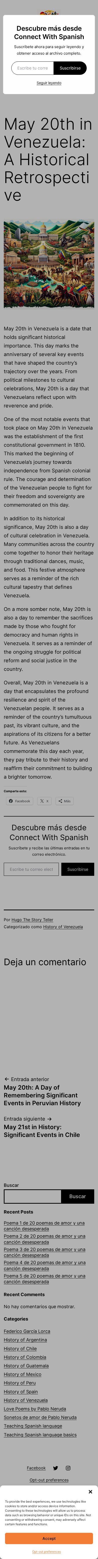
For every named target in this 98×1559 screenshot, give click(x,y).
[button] (90, 1491)
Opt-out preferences (46, 1551)
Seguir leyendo (49, 83)
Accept (49, 1538)
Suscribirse (70, 68)
